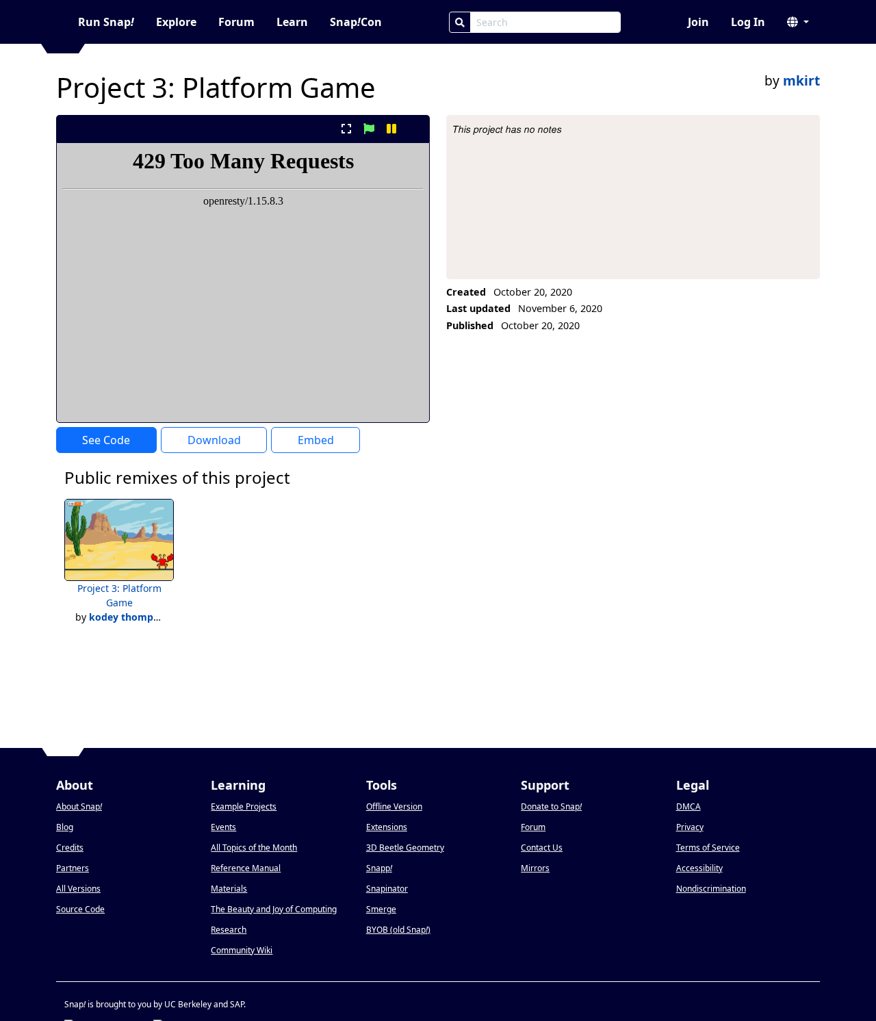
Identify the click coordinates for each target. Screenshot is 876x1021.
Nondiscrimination (711, 888)
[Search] (460, 22)
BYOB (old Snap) (398, 929)
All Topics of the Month (254, 847)
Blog (64, 827)
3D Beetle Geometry (405, 847)
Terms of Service (708, 847)
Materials (229, 888)
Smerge (381, 909)
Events (223, 827)
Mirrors (535, 868)
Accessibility (699, 868)
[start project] (368, 128)
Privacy (690, 827)
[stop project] (414, 128)
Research (228, 929)
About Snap (79, 806)
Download (214, 440)
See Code (106, 440)
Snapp (379, 868)
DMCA (688, 806)
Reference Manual (246, 868)
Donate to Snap (551, 806)
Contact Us (542, 847)
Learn (292, 21)
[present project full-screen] (346, 128)
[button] (798, 22)
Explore (176, 21)
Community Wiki (241, 950)
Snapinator (387, 888)
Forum (236, 21)
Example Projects (243, 806)
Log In (748, 21)
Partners (72, 868)
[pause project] (392, 128)
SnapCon (356, 21)
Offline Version (394, 806)
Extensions (386, 827)
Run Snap (106, 21)
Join (698, 21)
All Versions (78, 888)
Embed (316, 440)
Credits (69, 847)
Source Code (80, 909)
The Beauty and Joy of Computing (274, 909)
